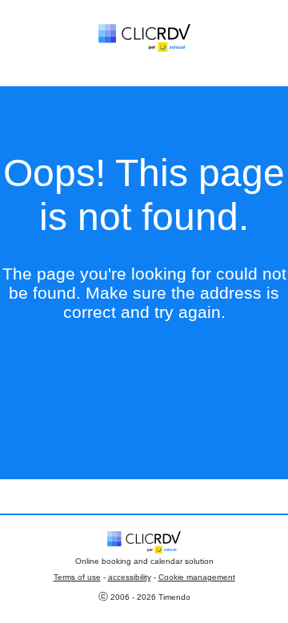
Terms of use (77, 577)
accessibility (129, 577)
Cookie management (196, 577)
